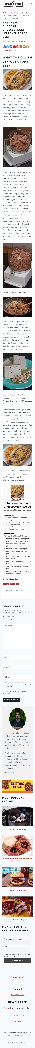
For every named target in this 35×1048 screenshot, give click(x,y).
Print (16, 499)
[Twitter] (7, 46)
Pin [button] (22, 499)
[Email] (24, 46)
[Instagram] (17, 46)
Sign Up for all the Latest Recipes (15, 692)
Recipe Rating (9, 617)
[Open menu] (31, 3)
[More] (27, 46)
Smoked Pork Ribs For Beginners (17, 920)
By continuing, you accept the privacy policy (17, 955)
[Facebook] (4, 46)
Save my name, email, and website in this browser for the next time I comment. (18, 685)
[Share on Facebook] (4, 584)
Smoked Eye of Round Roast (17, 890)
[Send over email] (17, 584)
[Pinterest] (14, 46)
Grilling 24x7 (7, 13)
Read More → (11, 773)
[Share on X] (7, 584)
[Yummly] (20, 46)
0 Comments (23, 41)
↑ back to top (17, 977)
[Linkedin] (11, 46)
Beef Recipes (27, 13)
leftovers (19, 590)
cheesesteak (8, 590)
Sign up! (7, 1008)
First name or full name (13, 939)
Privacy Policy (17, 995)
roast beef (8, 595)
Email (7, 667)
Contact (17, 1021)
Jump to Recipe (10, 50)
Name (7, 657)
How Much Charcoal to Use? (17, 829)
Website (7, 677)
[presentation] (17, 816)
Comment (9, 626)
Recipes (17, 13)
